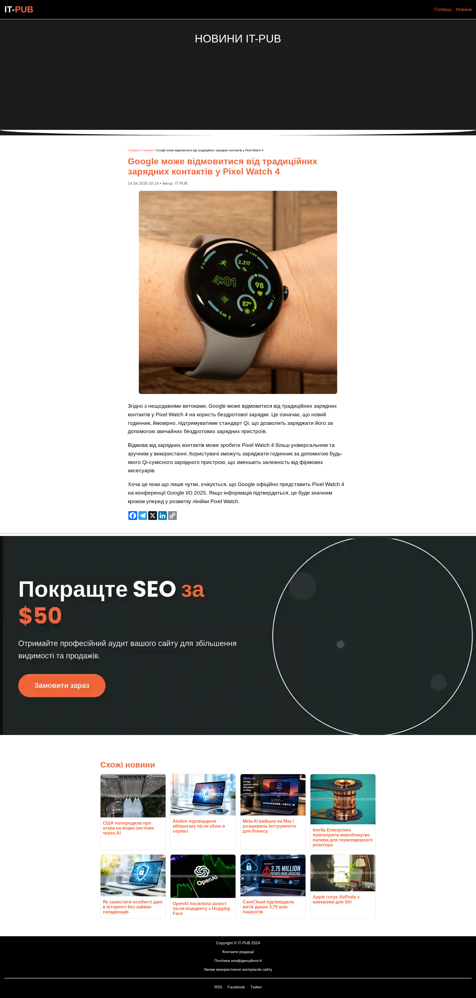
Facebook (237, 987)
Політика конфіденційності (238, 960)
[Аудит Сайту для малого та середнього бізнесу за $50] (238, 733)
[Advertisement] (238, 83)
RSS (218, 987)
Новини (464, 9)
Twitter (256, 987)
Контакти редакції (238, 951)
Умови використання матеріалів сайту (238, 969)
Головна (442, 9)
